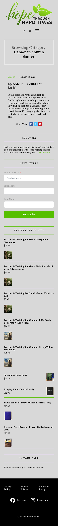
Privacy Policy (7, 488)
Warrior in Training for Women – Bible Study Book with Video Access (27, 321)
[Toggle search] (24, 30)
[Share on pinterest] (40, 124)
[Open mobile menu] (37, 30)
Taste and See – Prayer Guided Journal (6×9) (27, 402)
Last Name (9, 199)
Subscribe (29, 214)
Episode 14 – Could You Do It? (25, 86)
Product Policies (24, 488)
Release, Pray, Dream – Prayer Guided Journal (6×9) (28, 428)
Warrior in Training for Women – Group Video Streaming (28, 348)
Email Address (11, 172)
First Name (9, 185)
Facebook (22, 500)
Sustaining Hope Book (15, 375)
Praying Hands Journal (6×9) (19, 389)
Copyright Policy (44, 488)
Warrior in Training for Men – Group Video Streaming (26, 241)
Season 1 (12, 77)
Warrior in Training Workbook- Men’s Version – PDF (29, 294)
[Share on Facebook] (31, 124)
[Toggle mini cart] (30, 31)
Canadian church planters (29, 54)
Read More (44, 152)
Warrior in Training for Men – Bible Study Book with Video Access (28, 267)
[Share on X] (36, 124)
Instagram (42, 500)
